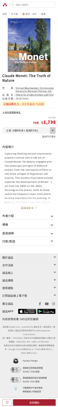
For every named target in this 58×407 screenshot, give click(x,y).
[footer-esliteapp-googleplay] (46, 311)
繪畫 (43, 13)
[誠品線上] (4, 4)
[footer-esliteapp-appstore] (27, 311)
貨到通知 (34, 402)
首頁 (4, 13)
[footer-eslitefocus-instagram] (53, 303)
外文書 (14, 13)
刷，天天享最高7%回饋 (24, 104)
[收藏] (7, 402)
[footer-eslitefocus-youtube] (47, 303)
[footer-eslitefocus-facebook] (40, 303)
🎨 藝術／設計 (29, 13)
